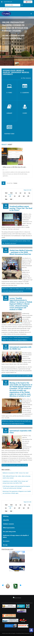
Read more (7, 43)
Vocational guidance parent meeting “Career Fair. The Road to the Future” (20, 208)
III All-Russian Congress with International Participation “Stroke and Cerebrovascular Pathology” (16, 487)
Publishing (5, 516)
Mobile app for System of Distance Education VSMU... (15, 167)
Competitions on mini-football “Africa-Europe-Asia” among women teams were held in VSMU (15, 482)
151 (16, 193)
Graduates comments (8, 524)
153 (25, 193)
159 (24, 196)
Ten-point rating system (9, 531)
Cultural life (6, 520)
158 (19, 196)
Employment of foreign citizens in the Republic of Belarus (16, 536)
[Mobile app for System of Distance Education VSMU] (12, 156)
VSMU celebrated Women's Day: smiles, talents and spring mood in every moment (16, 477)
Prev (11, 193)
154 (29, 193)
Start (6, 193)
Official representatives (9, 527)
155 (6, 196)
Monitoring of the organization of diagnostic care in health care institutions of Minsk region (17, 492)
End (11, 199)
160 (28, 196)
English (29, 1)
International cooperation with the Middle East (20, 348)
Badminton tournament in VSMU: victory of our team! (15, 472)
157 (14, 196)
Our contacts (6, 541)
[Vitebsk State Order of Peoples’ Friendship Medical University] (11, 13)
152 (20, 193)
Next (6, 199)
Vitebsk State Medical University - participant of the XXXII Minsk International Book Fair (20, 252)
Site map (5, 545)
